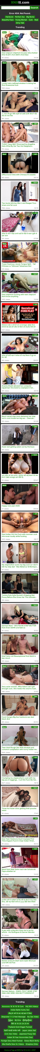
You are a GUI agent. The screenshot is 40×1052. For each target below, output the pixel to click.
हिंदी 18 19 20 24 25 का (20, 1023)
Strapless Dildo (32, 1044)
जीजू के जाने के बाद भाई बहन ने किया (20, 1013)
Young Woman (21, 20)
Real (36, 20)
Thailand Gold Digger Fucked (20, 1027)
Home (6, 1050)
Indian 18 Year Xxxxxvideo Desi (20, 1037)
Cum (31, 20)
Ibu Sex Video (33, 1017)
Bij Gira (18, 1020)
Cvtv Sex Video (11, 1034)
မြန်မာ (10, 1020)
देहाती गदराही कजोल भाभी (12, 1030)
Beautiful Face (7, 20)
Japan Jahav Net (29, 1030)
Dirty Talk (20, 23)
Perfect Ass (20, 17)
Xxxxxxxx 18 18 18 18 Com (13, 1006)
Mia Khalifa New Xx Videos (13, 1044)
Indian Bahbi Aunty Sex (20, 1010)
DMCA (19, 1050)
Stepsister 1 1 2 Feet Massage (13, 1017)
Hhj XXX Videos (31, 1006)
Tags (13, 1050)
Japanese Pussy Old (27, 1034)
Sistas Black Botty (31, 1041)
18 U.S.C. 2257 (30, 1050)
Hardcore (9, 17)
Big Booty (30, 17)
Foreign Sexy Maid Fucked (11, 1041)
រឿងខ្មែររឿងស (27, 1020)
